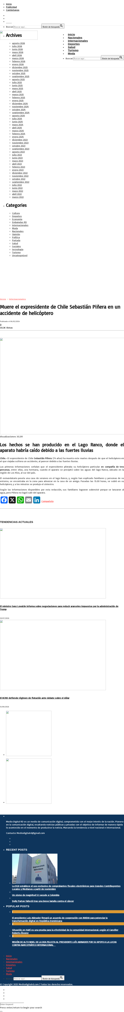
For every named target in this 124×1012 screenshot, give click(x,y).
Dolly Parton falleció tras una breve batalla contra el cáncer (43, 901)
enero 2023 (18, 169)
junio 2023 (17, 157)
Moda (15, 228)
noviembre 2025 (20, 70)
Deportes (17, 216)
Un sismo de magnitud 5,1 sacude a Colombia (35, 894)
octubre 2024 (19, 109)
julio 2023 (17, 154)
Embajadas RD (19, 222)
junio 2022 (17, 187)
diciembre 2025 (20, 67)
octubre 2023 (18, 145)
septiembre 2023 (20, 148)
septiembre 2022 (20, 181)
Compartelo (47, 501)
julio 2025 (17, 82)
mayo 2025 (17, 88)
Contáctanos (12, 9)
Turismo (16, 252)
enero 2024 (18, 136)
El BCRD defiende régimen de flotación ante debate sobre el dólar (34, 697)
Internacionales (20, 225)
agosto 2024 (18, 115)
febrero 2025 (18, 97)
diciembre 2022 (20, 172)
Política (16, 237)
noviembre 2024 (20, 106)
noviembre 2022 (20, 175)
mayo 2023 (17, 160)
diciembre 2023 (20, 139)
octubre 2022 (18, 178)
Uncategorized (19, 255)
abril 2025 (17, 91)
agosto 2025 (18, 79)
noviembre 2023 (20, 142)
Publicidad (11, 6)
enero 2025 (18, 100)
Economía (17, 219)
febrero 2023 (18, 166)
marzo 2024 (18, 130)
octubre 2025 (18, 73)
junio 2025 (17, 85)
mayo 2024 (17, 124)
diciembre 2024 (20, 103)
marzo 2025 (18, 94)
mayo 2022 (17, 190)
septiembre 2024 (20, 112)
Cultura (16, 213)
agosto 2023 (18, 151)
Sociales (16, 246)
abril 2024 (17, 127)
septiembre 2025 (20, 76)
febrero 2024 (18, 133)
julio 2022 (17, 184)
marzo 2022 (18, 196)
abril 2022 (17, 193)
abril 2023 (17, 163)
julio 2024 (17, 118)
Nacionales (18, 231)
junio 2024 (17, 121)
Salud (15, 243)
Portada (16, 240)
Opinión (16, 234)
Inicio (9, 3)
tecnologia (17, 249)
